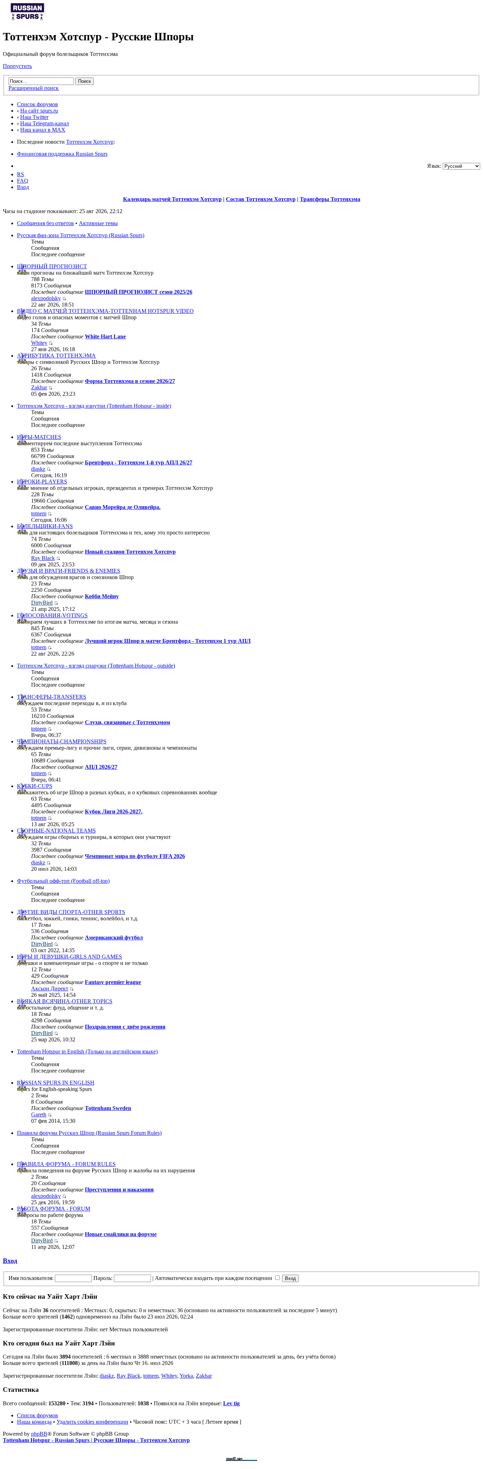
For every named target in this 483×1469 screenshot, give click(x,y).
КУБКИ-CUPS (34, 786)
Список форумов (37, 104)
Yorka (186, 1376)
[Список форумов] (27, 19)
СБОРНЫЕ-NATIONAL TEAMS (56, 831)
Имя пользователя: (30, 1278)
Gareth (38, 1114)
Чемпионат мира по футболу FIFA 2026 (135, 856)
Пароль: (102, 1278)
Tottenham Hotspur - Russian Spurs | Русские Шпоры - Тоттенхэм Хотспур (96, 1440)
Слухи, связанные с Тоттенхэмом (127, 722)
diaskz (38, 469)
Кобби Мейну (102, 596)
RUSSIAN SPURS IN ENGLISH (55, 1083)
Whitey (39, 343)
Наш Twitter (34, 117)
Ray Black (43, 558)
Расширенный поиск (33, 88)
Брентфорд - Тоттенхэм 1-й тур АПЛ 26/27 (138, 462)
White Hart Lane (105, 336)
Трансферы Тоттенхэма (330, 199)
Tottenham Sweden (108, 1108)
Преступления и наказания (119, 1190)
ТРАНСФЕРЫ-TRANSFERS (51, 697)
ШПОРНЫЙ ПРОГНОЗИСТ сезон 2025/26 (138, 292)
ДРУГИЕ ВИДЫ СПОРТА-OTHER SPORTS (71, 912)
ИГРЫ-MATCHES (39, 437)
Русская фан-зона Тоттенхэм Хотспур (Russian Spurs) (80, 235)
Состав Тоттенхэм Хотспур (261, 199)
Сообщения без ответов (45, 223)
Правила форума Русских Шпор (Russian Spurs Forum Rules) (89, 1133)
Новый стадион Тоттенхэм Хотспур (130, 552)
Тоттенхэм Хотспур (90, 142)
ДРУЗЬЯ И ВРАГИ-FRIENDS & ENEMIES (68, 571)
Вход (23, 187)
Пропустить (17, 66)
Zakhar (39, 387)
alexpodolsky (46, 298)
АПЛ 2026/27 (101, 767)
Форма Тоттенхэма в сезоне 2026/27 (130, 381)
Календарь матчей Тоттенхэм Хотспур (172, 199)
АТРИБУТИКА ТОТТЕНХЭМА (56, 356)
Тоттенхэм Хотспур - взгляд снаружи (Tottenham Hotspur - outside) (96, 666)
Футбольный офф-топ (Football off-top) (63, 881)
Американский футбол (114, 937)
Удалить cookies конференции (92, 1422)
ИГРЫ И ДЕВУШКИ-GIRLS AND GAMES (69, 957)
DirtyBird (42, 603)
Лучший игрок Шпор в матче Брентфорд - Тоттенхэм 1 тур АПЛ (168, 641)
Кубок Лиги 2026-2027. (113, 811)
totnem (38, 513)
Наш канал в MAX (42, 130)
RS (20, 174)
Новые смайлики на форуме (121, 1234)
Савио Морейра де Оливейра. (123, 507)
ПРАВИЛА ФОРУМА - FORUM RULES (66, 1164)
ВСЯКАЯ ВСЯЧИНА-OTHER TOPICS (64, 1001)
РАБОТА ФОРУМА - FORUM (53, 1209)
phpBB (39, 1434)
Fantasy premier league (113, 982)
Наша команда (34, 1422)
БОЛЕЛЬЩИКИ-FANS (45, 526)
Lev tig (231, 1403)
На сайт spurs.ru (39, 111)
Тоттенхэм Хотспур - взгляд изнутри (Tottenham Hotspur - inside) (94, 406)
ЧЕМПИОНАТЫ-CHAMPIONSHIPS (61, 741)
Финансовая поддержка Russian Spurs (62, 154)
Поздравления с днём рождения (125, 1027)
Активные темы (98, 223)
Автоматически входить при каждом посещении (214, 1278)
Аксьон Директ (49, 988)
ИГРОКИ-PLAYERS (42, 482)
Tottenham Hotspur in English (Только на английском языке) (87, 1051)
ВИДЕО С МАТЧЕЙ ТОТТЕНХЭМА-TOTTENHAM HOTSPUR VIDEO (105, 311)
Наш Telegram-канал (44, 123)
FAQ (22, 181)
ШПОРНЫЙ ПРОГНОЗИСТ (52, 266)
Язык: (434, 166)
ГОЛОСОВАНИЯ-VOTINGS (52, 615)
